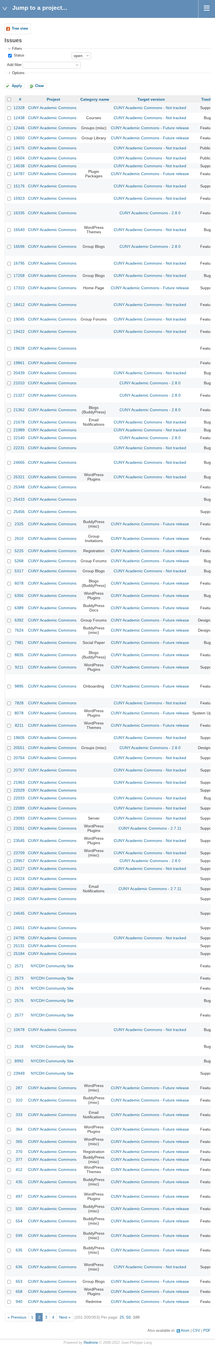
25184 (19, 953)
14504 (19, 158)
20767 (19, 770)
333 (19, 1114)
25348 (19, 487)
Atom (185, 1331)
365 (19, 1141)
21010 (19, 383)
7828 (19, 703)
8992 (19, 1061)
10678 (19, 1029)
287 (19, 1088)
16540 (19, 229)
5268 (19, 561)
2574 (19, 988)
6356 (19, 595)
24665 (19, 462)
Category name (94, 99)
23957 (19, 860)
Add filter (14, 65)
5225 (19, 551)
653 (19, 1281)
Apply (17, 86)
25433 (19, 499)
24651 (19, 928)
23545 (19, 840)
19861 (19, 363)
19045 (19, 319)
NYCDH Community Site (52, 966)
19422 (19, 331)
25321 (19, 477)
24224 (19, 878)
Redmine (91, 1343)
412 (19, 1169)
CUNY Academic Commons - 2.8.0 (150, 213)
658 (19, 1291)
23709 (19, 853)
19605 (19, 737)
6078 (19, 583)
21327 (19, 395)
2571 (19, 966)
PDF (207, 1331)
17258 (19, 275)
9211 (19, 667)
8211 (19, 725)
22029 (19, 790)
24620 (19, 898)
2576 (19, 1000)
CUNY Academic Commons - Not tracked (150, 107)
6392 (19, 620)
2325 (19, 524)
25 (122, 1317)
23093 (19, 818)
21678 (19, 422)
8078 (19, 713)
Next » (65, 1317)
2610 (19, 538)
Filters (17, 49)
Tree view (20, 28)
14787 (19, 173)
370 (19, 1151)
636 (19, 1267)
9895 (19, 686)
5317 (19, 571)
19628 (19, 348)
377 (19, 1159)
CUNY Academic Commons (52, 107)
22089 (19, 808)
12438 (19, 118)
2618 (19, 1046)
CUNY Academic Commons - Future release (150, 128)
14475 (19, 148)
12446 (19, 128)
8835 (19, 655)
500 (19, 1208)
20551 (19, 747)
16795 (19, 263)
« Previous (17, 1317)
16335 (19, 213)
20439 (19, 373)
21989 (19, 430)
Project (53, 99)
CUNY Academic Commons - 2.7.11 (149, 828)
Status (18, 55)
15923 (19, 198)
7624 (19, 630)
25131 (19, 945)
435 (19, 1182)
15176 (19, 186)
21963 (19, 782)
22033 (19, 798)
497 (19, 1196)
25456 (19, 511)
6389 (19, 608)
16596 (19, 246)
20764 (19, 758)
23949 (19, 1073)
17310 (19, 288)
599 (19, 1235)
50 (128, 1317)
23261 (19, 828)
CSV (196, 1331)
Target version (151, 99)
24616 (19, 888)
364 (19, 1129)
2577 (19, 1015)
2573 (19, 978)
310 (19, 1100)
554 (19, 1221)
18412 (19, 304)
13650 (19, 138)
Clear (39, 86)
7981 (19, 642)
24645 (19, 913)
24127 (19, 868)
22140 (19, 438)
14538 (19, 166)
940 (19, 1301)
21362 (19, 410)
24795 (19, 938)
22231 (19, 448)
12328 (19, 107)
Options (18, 73)
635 (19, 1250)
